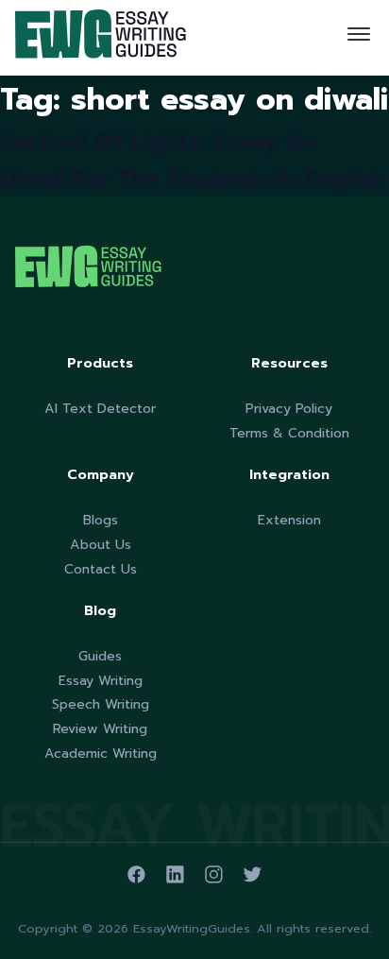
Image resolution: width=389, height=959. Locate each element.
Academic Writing (100, 753)
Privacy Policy (288, 409)
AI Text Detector (100, 409)
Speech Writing (100, 704)
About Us (100, 545)
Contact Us (100, 569)
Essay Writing (101, 681)
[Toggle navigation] (359, 38)
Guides (100, 656)
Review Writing (100, 729)
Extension (289, 520)
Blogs (100, 520)
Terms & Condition (289, 433)
